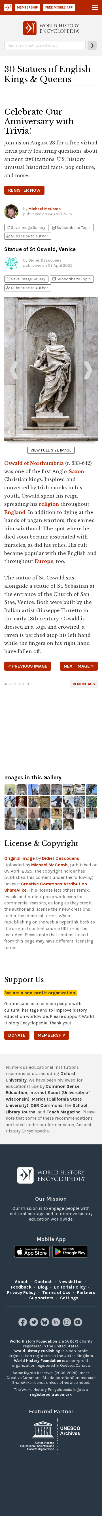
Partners (86, 1292)
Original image (19, 858)
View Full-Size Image (51, 450)
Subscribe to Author (27, 236)
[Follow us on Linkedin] (56, 1324)
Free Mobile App (59, 7)
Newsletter (70, 1281)
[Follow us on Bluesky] (45, 1324)
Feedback (21, 1287)
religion (49, 504)
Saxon (76, 471)
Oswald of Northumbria (34, 463)
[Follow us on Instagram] (68, 1324)
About (21, 1281)
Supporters (41, 1297)
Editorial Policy (70, 1287)
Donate (17, 1035)
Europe (44, 561)
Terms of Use (56, 1292)
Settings (69, 1297)
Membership (27, 7)
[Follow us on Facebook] (23, 1324)
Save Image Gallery (25, 228)
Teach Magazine (63, 1112)
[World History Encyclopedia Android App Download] (70, 1252)
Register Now (24, 190)
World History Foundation (33, 1341)
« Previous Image (27, 666)
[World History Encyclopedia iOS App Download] (32, 1252)
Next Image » (79, 666)
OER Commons (47, 1105)
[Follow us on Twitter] (34, 1324)
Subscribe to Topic (71, 228)
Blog (43, 1287)
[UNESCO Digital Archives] (51, 1435)
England (15, 512)
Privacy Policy (21, 1292)
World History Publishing (37, 1351)
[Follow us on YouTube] (79, 1324)
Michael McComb (44, 208)
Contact (43, 1281)
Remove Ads (84, 684)
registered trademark (51, 1394)
